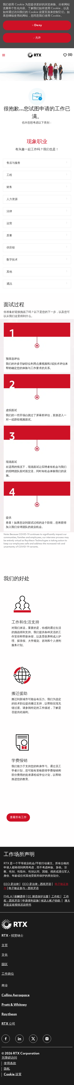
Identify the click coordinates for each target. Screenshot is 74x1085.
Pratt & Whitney (14, 1005)
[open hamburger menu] (4, 55)
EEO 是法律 (11, 884)
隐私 (7, 1069)
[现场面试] (37, 453)
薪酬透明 (19, 896)
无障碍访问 (9, 1058)
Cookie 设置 (13, 1074)
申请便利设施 (30, 900)
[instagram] (47, 1039)
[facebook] (6, 1039)
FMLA (8, 896)
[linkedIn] (19, 1039)
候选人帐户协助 (51, 900)
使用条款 (10, 1063)
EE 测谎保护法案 (38, 896)
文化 (5, 955)
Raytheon (9, 1014)
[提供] (37, 506)
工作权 (55, 896)
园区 (5, 964)
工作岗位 (8, 974)
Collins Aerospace (16, 995)
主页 (5, 945)
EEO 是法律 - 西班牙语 (36, 884)
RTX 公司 (8, 1024)
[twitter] (33, 1039)
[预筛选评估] (37, 347)
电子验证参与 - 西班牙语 (24, 888)
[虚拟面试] (37, 399)
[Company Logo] (34, 55)
